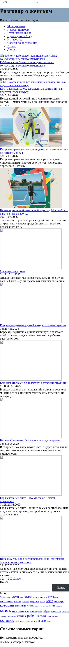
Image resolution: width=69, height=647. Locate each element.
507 (10, 578)
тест (22, 621)
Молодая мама (16, 26)
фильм (42, 620)
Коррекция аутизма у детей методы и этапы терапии (33, 325)
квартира (34, 601)
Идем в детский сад (19, 36)
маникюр (39, 606)
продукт (12, 616)
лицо (23, 605)
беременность (6, 597)
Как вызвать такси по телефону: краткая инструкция (33, 382)
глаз (35, 597)
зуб (23, 601)
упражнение (30, 621)
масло (52, 605)
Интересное (14, 39)
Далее (17, 578)
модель (59, 606)
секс (49, 616)
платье (65, 611)
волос (28, 597)
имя (27, 601)
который (7, 605)
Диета (11, 49)
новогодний (36, 611)
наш (27, 611)
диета (44, 597)
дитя (51, 596)
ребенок (33, 615)
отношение (56, 611)
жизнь (17, 601)
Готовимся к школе (19, 32)
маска (45, 606)
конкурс (59, 601)
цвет (49, 621)
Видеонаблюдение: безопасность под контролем (30, 440)
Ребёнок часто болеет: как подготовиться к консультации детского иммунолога (27, 64)
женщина (6, 601)
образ (46, 611)
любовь (30, 605)
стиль (17, 621)
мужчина (18, 611)
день (40, 597)
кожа (49, 601)
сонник (7, 620)
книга (42, 601)
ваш (16, 597)
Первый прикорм (18, 29)
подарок (4, 616)
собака (55, 616)
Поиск (4, 581)
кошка (17, 605)
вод (21, 597)
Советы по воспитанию (22, 42)
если (56, 597)
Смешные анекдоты (12, 271)
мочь (5, 610)
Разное (11, 46)
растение (21, 616)
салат (43, 615)
